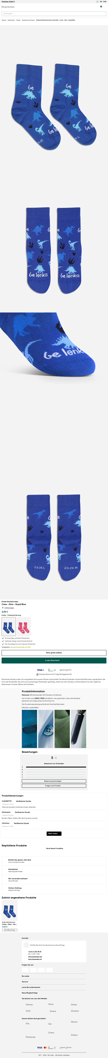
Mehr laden (52, 833)
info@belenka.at (35, 959)
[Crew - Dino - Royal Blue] (9, 626)
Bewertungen (29, 752)
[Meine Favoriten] (90, 7)
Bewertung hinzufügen (52, 781)
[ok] (104, 14)
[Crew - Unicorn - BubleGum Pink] (24, 626)
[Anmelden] (95, 7)
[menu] (105, 7)
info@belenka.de (35, 957)
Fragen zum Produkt (53, 786)
